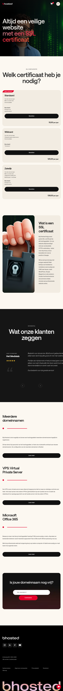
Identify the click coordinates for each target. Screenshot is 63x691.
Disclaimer (46, 668)
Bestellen (31, 116)
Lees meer (31, 455)
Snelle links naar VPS (10, 653)
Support (6, 655)
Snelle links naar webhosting (12, 652)
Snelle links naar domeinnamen (13, 650)
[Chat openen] (58, 686)
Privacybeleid (35, 668)
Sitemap (5, 670)
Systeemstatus (6, 668)
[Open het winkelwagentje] (52, 3)
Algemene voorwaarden (21, 668)
